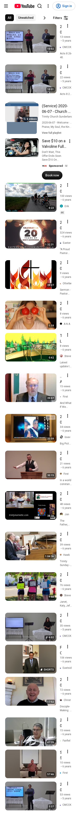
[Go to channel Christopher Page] (62, 700)
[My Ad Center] (69, 141)
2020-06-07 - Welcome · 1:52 (59, 122)
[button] (44, 165)
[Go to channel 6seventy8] (62, 437)
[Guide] (6, 6)
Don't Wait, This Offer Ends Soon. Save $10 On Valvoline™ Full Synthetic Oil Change (54, 160)
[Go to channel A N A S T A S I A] (62, 324)
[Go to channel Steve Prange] (62, 595)
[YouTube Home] (24, 6)
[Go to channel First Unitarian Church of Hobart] (61, 396)
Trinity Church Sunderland (57, 116)
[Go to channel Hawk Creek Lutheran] (61, 555)
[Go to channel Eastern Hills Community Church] (61, 243)
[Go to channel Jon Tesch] (62, 514)
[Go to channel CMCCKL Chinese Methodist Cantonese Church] (61, 47)
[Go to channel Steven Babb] (62, 356)
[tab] (9, 17)
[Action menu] (67, 26)
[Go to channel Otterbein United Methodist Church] (61, 283)
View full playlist (51, 132)
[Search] (39, 6)
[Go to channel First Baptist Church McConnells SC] (61, 773)
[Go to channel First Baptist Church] (62, 474)
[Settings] (48, 6)
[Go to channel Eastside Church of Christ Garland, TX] (61, 668)
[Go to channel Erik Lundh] (62, 206)
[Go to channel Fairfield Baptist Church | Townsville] (61, 740)
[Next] (44, 18)
